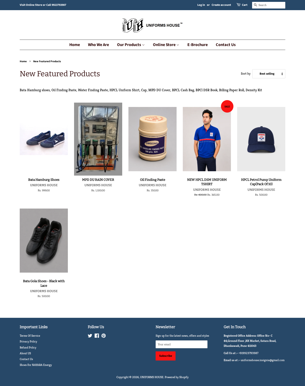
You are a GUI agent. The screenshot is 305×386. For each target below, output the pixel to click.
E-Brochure (197, 45)
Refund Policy (28, 347)
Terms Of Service (30, 335)
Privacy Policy (28, 341)
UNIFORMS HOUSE (151, 377)
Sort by (245, 73)
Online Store (164, 45)
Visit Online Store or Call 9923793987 (43, 5)
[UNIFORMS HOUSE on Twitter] (90, 336)
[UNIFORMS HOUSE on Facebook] (96, 336)
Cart (244, 5)
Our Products (129, 45)
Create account (221, 5)
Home (74, 45)
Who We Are (98, 45)
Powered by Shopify (177, 377)
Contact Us (226, 45)
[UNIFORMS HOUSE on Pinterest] (103, 336)
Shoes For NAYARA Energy (36, 365)
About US (25, 353)
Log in (201, 5)
